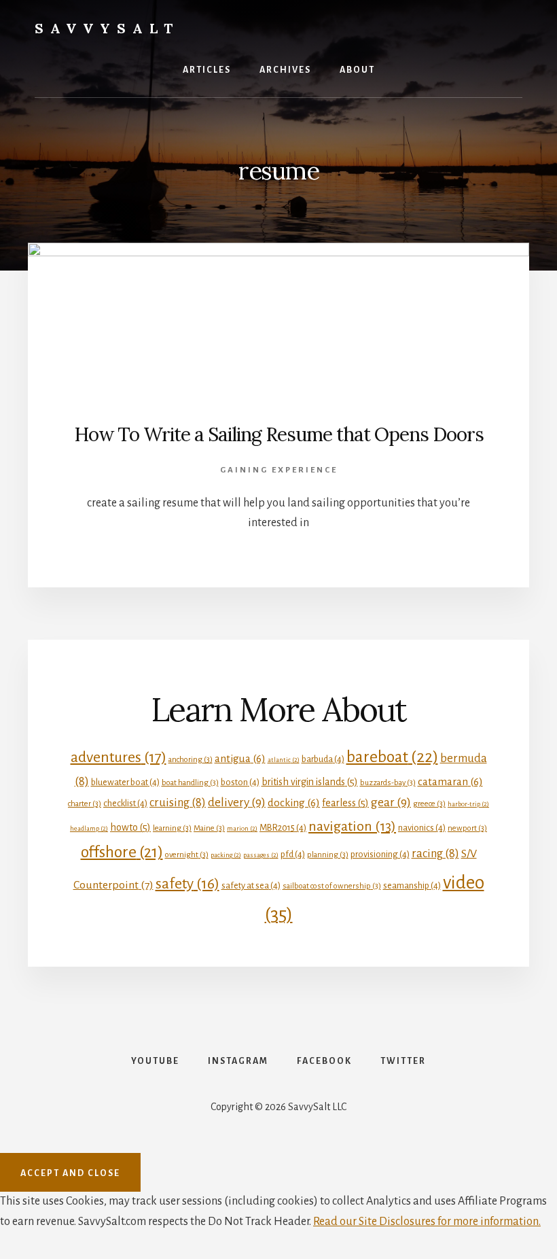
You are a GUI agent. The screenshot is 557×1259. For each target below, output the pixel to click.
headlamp (89, 828)
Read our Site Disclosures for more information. (427, 1221)
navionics (422, 828)
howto (130, 827)
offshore (122, 852)
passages (260, 855)
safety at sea (251, 885)
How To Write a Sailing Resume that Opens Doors (279, 434)
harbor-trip (468, 804)
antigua (240, 758)
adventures (118, 757)
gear (391, 802)
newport (467, 828)
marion (242, 828)
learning (172, 828)
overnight (187, 854)
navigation (352, 825)
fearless (345, 802)
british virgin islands (310, 781)
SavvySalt (107, 28)
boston (240, 782)
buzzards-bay (388, 782)
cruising (177, 802)
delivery (237, 802)
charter (84, 803)
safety (187, 884)
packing (226, 855)
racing (435, 853)
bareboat (392, 756)
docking (294, 802)
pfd (293, 854)
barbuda (323, 759)
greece (429, 803)
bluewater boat (125, 782)
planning (327, 854)
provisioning (380, 854)
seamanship (412, 885)
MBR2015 (282, 828)
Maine (209, 828)
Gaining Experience (279, 470)
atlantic (284, 759)
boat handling (190, 782)
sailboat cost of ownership (332, 886)
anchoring (190, 759)
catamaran (450, 781)
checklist (125, 803)
